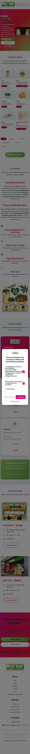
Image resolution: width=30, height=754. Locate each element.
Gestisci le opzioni (15, 401)
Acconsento (20, 397)
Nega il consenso (9, 397)
